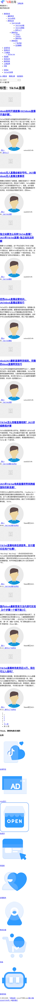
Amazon (18, 36)
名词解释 (18, 45)
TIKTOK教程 (19, 28)
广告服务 (7, 52)
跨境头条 (11, 21)
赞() (2, 150)
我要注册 (12, 76)
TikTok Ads (11, 54)
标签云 (6, 70)
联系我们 (15, 1000)
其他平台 (18, 38)
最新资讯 (11, 16)
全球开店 (7, 48)
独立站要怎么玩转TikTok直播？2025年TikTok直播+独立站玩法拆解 (17, 237)
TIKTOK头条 (16, 23)
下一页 (6, 724)
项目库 (6, 56)
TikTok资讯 (11, 18)
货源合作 (7, 50)
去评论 (14, 464)
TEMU (17, 34)
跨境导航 (7, 61)
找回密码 (20, 76)
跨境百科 (15, 41)
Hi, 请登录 (3, 76)
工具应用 (7, 64)
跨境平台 (15, 32)
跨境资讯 (7, 14)
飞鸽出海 (20, 3)
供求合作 (7, 59)
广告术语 (18, 43)
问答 (5, 66)
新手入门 (18, 30)
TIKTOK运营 (19, 25)
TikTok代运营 (8, 72)
